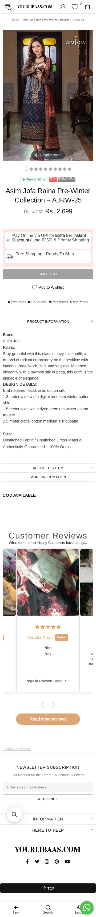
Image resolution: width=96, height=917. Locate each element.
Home (15, 19)
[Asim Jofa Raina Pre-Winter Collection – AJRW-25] (26, 169)
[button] (44, 704)
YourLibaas (35, 6)
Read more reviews (48, 719)
